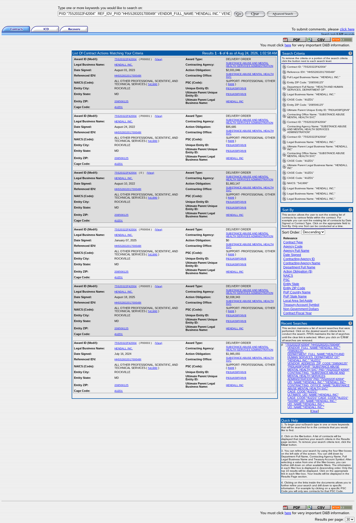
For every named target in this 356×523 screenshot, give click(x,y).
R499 (231, 84)
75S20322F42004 (125, 59)
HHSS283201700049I (127, 75)
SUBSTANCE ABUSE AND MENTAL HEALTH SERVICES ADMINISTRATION (249, 64)
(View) (158, 59)
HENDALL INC (234, 101)
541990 (152, 84)
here (288, 45)
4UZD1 (118, 107)
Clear (314, 411)
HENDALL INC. (123, 64)
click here (347, 29)
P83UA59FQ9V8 (236, 88)
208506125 (121, 101)
